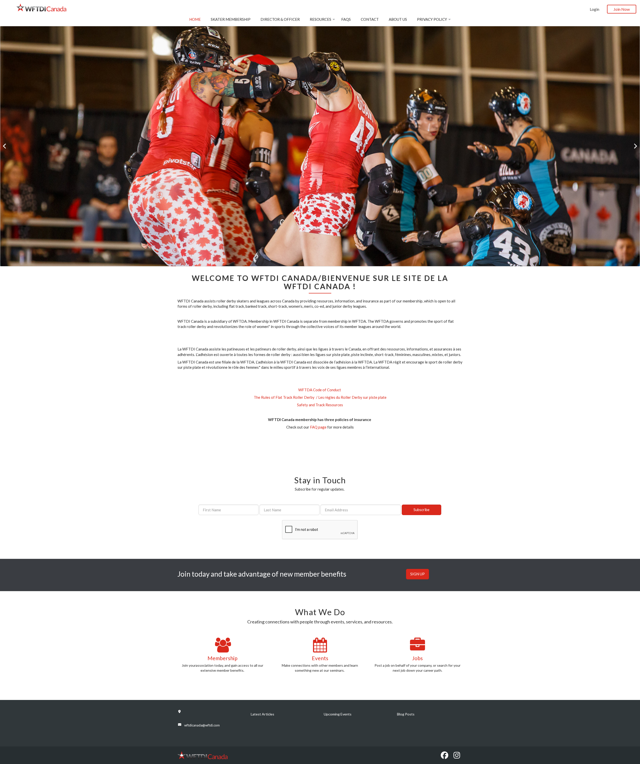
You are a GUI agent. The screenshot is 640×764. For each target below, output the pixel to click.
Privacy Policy (432, 19)
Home (195, 19)
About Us (398, 19)
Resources (320, 19)
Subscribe (422, 509)
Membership (223, 658)
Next (632, 146)
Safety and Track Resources (320, 405)
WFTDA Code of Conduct (319, 390)
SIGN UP (417, 574)
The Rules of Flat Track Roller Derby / (286, 397)
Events (320, 658)
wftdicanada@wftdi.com (202, 725)
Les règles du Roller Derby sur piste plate (352, 397)
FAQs (346, 19)
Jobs (417, 658)
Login (594, 9)
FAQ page (318, 427)
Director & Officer (280, 19)
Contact (370, 19)
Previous (8, 146)
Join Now (622, 9)
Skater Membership (230, 19)
